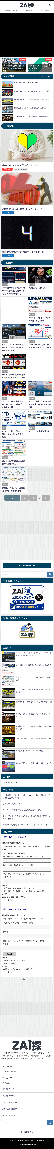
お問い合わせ (39, 1140)
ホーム (12, 1140)
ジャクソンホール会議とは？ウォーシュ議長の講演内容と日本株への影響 (13, 347)
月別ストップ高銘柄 (9, 1115)
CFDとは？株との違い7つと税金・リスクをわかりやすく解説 (13, 434)
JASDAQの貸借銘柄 (9, 1109)
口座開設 (24, 169)
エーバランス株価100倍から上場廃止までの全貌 (22, 810)
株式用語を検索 (25, 565)
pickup (17, 169)
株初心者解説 (45, 10)
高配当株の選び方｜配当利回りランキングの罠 (23, 209)
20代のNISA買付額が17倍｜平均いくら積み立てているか (25, 825)
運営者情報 (28, 1132)
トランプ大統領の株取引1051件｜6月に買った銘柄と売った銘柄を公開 (13, 404)
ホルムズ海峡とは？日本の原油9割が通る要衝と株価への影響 (40, 404)
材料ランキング (8, 1089)
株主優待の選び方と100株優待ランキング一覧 (23, 252)
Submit (9, 954)
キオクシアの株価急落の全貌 (40, 431)
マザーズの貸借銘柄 (9, 1102)
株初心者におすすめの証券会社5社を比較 (21, 165)
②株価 (5, 932)
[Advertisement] (27, 529)
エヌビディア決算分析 (37, 288)
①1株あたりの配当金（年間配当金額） (18, 923)
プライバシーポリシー (24, 1140)
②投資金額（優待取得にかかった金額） (19, 865)
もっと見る (46, 76)
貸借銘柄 (29, 10)
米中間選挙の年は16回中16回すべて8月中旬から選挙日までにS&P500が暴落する (13, 291)
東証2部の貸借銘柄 (9, 1096)
